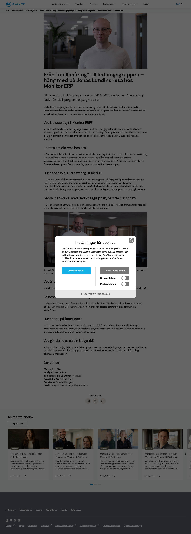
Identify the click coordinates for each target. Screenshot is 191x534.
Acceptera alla (76, 270)
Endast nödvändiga (115, 270)
